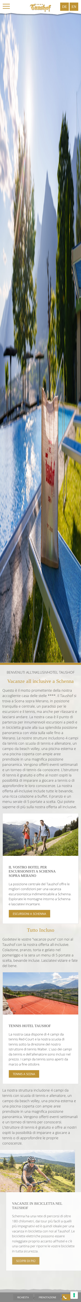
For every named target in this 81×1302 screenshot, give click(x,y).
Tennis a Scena (24, 1074)
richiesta (23, 1297)
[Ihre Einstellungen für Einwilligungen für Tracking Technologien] (74, 1295)
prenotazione (47, 1297)
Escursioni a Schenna (29, 914)
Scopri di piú (22, 1261)
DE (64, 7)
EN (74, 7)
